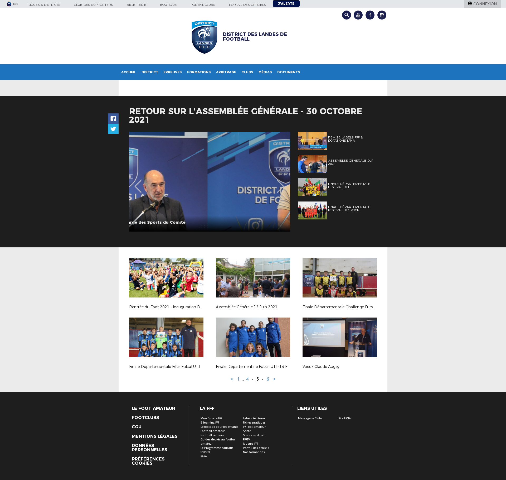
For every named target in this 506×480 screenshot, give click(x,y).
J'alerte (286, 4)
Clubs (247, 72)
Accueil (128, 72)
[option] (209, 182)
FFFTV (246, 439)
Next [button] (280, 182)
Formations (199, 72)
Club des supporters (93, 4)
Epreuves (172, 72)
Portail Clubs (203, 4)
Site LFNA (344, 418)
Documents (288, 72)
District (150, 72)
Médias (265, 72)
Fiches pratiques (254, 422)
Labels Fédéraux (254, 418)
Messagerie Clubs (310, 418)
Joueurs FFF (250, 443)
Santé (247, 431)
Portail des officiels (247, 4)
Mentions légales (154, 436)
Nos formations (254, 452)
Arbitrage (226, 72)
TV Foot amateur (254, 427)
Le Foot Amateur (153, 408)
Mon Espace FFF (211, 418)
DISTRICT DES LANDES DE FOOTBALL (255, 36)
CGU (137, 427)
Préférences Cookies (148, 461)
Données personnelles (149, 448)
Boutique (168, 4)
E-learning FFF (210, 422)
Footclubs (145, 418)
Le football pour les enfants (220, 427)
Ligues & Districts (44, 4)
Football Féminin (212, 435)
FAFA (204, 456)
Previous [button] (138, 182)
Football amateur (213, 431)
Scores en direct (254, 435)
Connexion (485, 4)
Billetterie (136, 4)
